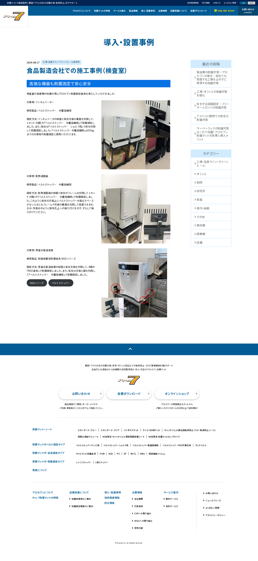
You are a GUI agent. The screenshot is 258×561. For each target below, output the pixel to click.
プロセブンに (82, 10)
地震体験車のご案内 (81, 498)
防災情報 (109, 502)
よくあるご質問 (212, 507)
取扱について (39, 470)
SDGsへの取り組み (143, 520)
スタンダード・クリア (110, 430)
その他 (200, 217)
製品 (133, 10)
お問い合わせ (81, 393)
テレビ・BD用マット (151, 430)
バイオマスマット (131, 430)
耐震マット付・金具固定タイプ (48, 452)
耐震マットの (102, 10)
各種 (198, 10)
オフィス (201, 174)
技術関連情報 (112, 497)
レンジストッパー (84, 462)
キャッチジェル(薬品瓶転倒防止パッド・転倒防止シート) (189, 430)
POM (102, 453)
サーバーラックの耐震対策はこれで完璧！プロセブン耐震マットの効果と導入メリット (213, 133)
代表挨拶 (138, 506)
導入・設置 (148, 10)
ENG (251, 3)
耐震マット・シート (42, 429)
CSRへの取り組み (142, 513)
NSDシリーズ (37, 283)
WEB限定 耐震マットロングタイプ (164, 436)
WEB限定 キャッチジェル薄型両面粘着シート (123, 436)
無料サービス (172, 498)
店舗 (199, 242)
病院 (199, 182)
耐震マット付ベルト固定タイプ (48, 444)
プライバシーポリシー (216, 515)
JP (243, 3)
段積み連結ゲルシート (88, 436)
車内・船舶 (203, 208)
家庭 (199, 199)
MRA (142, 453)
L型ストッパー (101, 462)
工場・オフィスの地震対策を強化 (212, 93)
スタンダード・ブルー (87, 430)
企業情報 (137, 492)
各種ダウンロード (128, 393)
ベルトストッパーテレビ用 (87, 445)
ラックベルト (200, 445)
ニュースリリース (213, 500)
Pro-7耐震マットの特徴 (45, 497)
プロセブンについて (43, 492)
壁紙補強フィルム (157, 453)
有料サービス (172, 506)
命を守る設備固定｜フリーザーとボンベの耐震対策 (213, 106)
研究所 (201, 191)
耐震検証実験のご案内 (82, 506)
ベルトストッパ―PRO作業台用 (177, 445)
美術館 (201, 225)
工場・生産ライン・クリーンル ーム (212, 163)
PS (118, 453)
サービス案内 (171, 492)
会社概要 (138, 498)
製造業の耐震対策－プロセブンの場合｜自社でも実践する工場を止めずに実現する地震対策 (212, 77)
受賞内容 (138, 527)
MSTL (133, 453)
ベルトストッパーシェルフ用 (115, 445)
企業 (162, 10)
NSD (111, 453)
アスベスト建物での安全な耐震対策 (213, 118)
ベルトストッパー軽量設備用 (146, 445)
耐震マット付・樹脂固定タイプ (48, 461)
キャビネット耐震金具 (86, 453)
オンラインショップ (177, 393)
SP (125, 453)
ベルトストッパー (61, 283)
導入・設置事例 (112, 492)
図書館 (201, 234)
